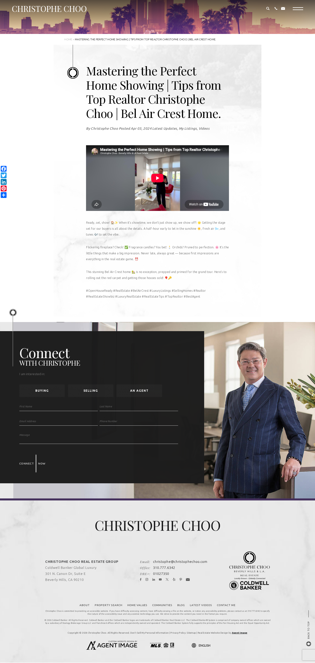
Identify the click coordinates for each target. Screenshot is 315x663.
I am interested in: (32, 373)
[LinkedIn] (153, 580)
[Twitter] (167, 580)
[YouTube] (160, 580)
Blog (181, 605)
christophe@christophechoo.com (180, 561)
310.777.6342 (164, 567)
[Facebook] (140, 580)
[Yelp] (174, 580)
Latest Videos (201, 605)
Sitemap (191, 632)
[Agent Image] (112, 648)
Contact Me (226, 605)
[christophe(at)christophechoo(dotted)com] (283, 8)
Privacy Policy (178, 632)
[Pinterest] (181, 580)
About (84, 605)
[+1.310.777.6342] (276, 8)
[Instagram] (146, 580)
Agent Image (239, 632)
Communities (162, 605)
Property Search (108, 605)
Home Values (137, 605)
